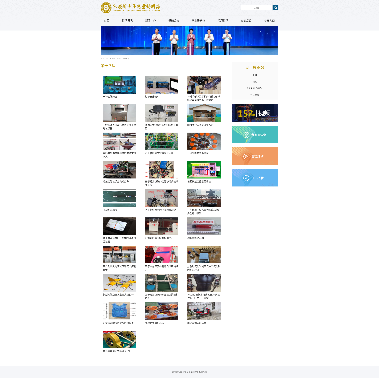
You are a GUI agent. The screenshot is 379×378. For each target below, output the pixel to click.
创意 (255, 82)
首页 (106, 20)
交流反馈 (246, 20)
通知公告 (173, 20)
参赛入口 (269, 20)
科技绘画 (254, 95)
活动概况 (127, 20)
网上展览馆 (198, 20)
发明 (119, 58)
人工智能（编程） (254, 88)
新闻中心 (150, 20)
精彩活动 (223, 20)
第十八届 (126, 58)
